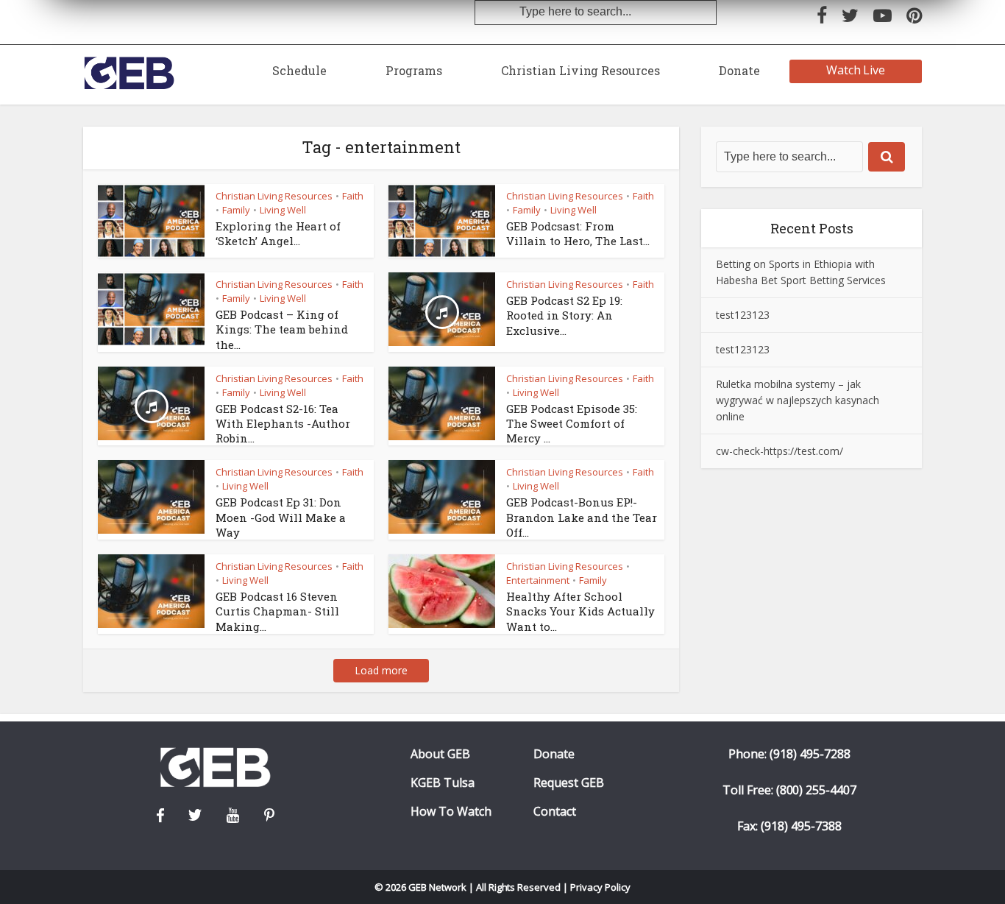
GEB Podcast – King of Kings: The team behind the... (282, 329)
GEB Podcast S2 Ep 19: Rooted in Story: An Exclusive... (564, 315)
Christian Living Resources (580, 70)
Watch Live (856, 70)
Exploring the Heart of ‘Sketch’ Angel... (278, 233)
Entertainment (537, 580)
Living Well (283, 209)
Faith (352, 195)
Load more (381, 670)
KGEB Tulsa (443, 783)
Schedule (299, 70)
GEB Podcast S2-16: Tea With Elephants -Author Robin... (283, 423)
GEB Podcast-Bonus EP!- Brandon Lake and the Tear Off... (581, 517)
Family (236, 209)
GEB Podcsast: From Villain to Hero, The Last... (578, 233)
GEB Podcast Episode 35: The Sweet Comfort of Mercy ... (571, 423)
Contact (554, 812)
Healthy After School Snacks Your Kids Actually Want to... (580, 611)
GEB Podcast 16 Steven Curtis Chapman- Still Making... (277, 611)
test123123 (743, 315)
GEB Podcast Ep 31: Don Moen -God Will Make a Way (281, 517)
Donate (739, 70)
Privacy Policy (600, 887)
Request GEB (568, 783)
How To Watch (451, 812)
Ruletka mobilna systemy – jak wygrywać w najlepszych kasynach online (797, 400)
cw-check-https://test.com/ (779, 451)
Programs (414, 70)
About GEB (440, 754)
